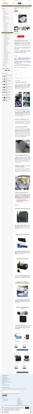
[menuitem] (3, 6)
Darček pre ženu (5, 60)
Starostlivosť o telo (6, 14)
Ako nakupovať (16, 0)
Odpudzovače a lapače (6, 17)
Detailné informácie (16, 70)
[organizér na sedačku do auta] (22, 216)
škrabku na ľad (23, 299)
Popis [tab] (15, 77)
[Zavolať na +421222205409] (3, 0)
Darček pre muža (6, 61)
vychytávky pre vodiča (23, 67)
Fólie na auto (5, 35)
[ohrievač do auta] (22, 316)
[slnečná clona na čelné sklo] (22, 242)
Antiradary (5, 48)
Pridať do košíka (21, 36)
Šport (4, 15)
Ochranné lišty (5, 31)
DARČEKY (4, 21)
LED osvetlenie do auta (6, 33)
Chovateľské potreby (6, 18)
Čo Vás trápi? (5, 12)
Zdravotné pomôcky (6, 13)
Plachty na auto (6, 41)
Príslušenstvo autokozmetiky (7, 43)
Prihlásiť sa (4, 395)
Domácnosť (5, 20)
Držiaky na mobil (6, 27)
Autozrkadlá (5, 47)
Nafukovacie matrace (6, 32)
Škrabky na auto (6, 54)
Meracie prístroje (6, 55)
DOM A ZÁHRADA (5, 16)
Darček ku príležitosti (6, 59)
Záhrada (4, 19)
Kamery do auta (6, 49)
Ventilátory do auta (6, 42)
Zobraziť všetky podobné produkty (22, 349)
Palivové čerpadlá (6, 44)
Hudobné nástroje (6, 58)
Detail (16, 368)
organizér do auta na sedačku (23, 64)
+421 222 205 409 (6, 400)
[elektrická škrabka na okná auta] (22, 291)
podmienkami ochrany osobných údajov (14, 393)
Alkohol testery (6, 26)
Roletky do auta (6, 40)
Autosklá (5, 46)
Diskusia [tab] (18, 77)
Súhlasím (27, 407)
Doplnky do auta (6, 45)
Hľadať (20, 3)
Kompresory (5, 30)
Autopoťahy (5, 28)
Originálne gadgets (6, 62)
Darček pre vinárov (6, 57)
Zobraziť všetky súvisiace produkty (22, 372)
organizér (19, 277)
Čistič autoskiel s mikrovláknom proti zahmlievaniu (21, 61)
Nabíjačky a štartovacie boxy (7, 53)
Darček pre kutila (6, 56)
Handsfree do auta (6, 29)
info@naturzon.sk (6, 399)
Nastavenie (6, 412)
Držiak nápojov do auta (6, 34)
